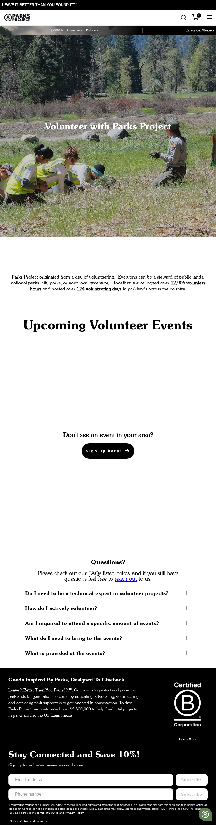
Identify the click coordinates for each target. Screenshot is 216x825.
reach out (126, 578)
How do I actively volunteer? (61, 608)
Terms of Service (48, 812)
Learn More (188, 739)
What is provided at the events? (65, 653)
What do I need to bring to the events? (73, 638)
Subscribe (191, 780)
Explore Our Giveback (200, 30)
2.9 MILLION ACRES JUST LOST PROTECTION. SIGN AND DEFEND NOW (66, 5)
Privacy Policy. (74, 812)
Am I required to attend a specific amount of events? (92, 623)
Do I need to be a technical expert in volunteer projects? (97, 593)
